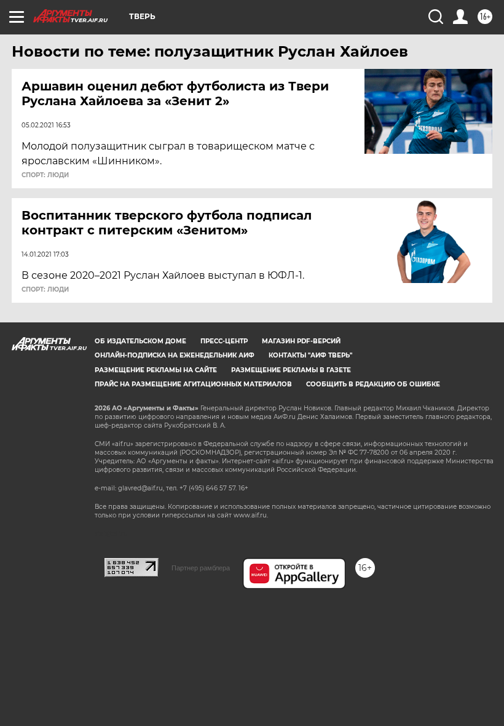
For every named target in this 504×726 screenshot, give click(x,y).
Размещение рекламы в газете (291, 370)
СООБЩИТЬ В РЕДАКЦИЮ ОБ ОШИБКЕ (373, 384)
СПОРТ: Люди (45, 175)
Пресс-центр (224, 341)
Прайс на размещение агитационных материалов (193, 384)
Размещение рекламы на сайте (156, 370)
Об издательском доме (140, 341)
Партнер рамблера (200, 568)
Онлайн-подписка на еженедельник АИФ (174, 355)
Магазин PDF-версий (301, 341)
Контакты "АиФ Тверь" (310, 355)
